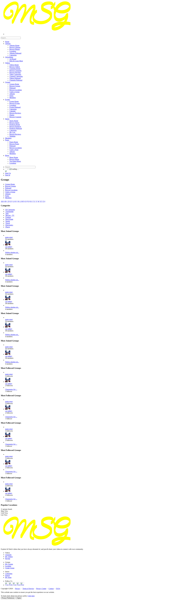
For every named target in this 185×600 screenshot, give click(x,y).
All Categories (10, 210)
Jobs (7, 213)
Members (8, 198)
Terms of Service (28, 588)
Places (8, 227)
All (2, 201)
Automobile (9, 211)
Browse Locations (11, 190)
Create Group (9, 568)
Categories (8, 573)
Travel (8, 223)
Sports (8, 221)
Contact (51, 588)
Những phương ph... (12, 252)
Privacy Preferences (8, 598)
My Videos (9, 557)
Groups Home (10, 184)
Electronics (9, 225)
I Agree (18, 598)
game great (9, 237)
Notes (7, 196)
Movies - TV (10, 215)
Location (8, 566)
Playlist (7, 558)
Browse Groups (10, 186)
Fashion (8, 217)
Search (7, 575)
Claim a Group (10, 192)
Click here (31, 596)
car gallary (8, 247)
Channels (8, 555)
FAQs (58, 588)
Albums (7, 194)
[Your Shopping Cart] (6, 171)
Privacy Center (41, 588)
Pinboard (8, 188)
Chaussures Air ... (11, 389)
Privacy (17, 588)
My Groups (9, 564)
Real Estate (9, 219)
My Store (8, 577)
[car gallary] (7, 245)
